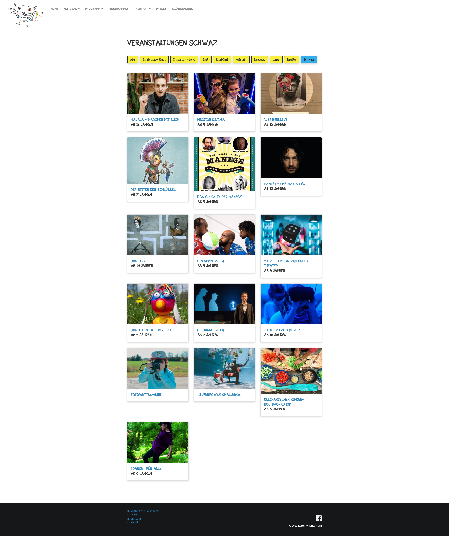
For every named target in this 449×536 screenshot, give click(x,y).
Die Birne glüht (210, 330)
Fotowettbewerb (146, 394)
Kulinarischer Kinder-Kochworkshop (284, 402)
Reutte (291, 59)
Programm (92, 8)
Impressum (134, 518)
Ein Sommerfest (210, 261)
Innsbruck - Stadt (154, 59)
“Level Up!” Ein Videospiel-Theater (287, 263)
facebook (132, 522)
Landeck (259, 59)
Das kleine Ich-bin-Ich (151, 330)
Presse (161, 8)
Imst (205, 59)
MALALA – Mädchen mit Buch (155, 119)
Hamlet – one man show (285, 183)
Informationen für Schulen (143, 510)
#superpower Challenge (219, 394)
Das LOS (138, 261)
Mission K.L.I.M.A (211, 119)
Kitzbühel (222, 59)
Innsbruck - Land (184, 59)
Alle (132, 59)
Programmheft (119, 8)
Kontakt (142, 8)
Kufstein (241, 59)
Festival (70, 8)
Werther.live (275, 119)
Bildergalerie (182, 8)
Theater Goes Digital (283, 330)
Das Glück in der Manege (219, 196)
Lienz (276, 59)
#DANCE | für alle (146, 468)
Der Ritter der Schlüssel (153, 189)
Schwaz (309, 59)
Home (54, 8)
